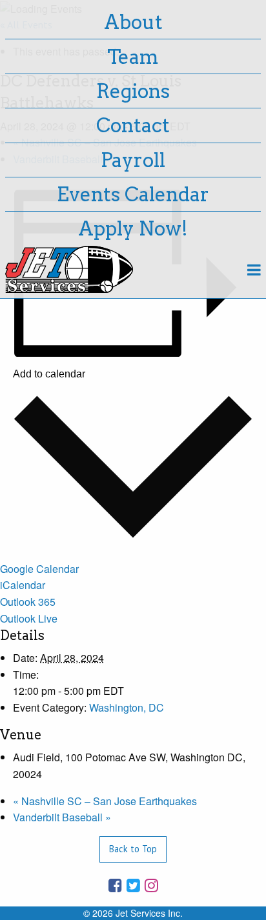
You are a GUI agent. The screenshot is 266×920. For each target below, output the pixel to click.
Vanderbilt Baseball (62, 817)
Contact (133, 125)
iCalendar (22, 584)
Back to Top (133, 849)
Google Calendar (39, 568)
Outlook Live (28, 618)
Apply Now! (133, 228)
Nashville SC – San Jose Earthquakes (105, 801)
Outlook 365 (28, 601)
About (133, 22)
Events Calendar (133, 194)
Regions (133, 91)
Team (133, 56)
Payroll (133, 160)
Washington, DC (126, 707)
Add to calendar (49, 374)
